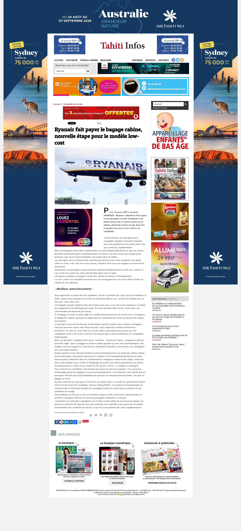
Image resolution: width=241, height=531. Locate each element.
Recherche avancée (160, 108)
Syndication (127, 494)
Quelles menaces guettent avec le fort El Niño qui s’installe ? (169, 336)
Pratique (137, 60)
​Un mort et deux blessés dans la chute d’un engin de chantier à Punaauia (168, 317)
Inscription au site (138, 494)
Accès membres (104, 494)
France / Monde (89, 60)
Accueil (59, 60)
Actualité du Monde (73, 104)
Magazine (105, 60)
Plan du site (115, 494)
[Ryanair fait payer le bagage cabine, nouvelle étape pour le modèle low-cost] (101, 148)
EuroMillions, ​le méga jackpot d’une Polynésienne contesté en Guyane (168, 305)
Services (150, 60)
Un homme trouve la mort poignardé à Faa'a (165, 327)
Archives (163, 60)
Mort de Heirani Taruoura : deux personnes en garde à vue (168, 345)
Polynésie (72, 60)
